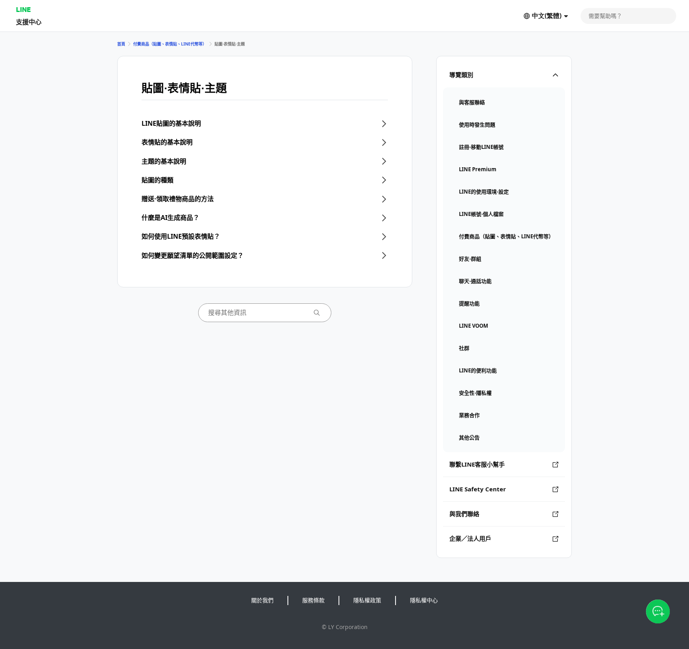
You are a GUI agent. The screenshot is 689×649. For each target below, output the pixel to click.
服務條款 (313, 600)
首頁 (121, 44)
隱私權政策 (367, 600)
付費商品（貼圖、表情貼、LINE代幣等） (170, 44)
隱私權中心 (424, 600)
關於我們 (262, 600)
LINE (23, 9)
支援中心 (28, 22)
